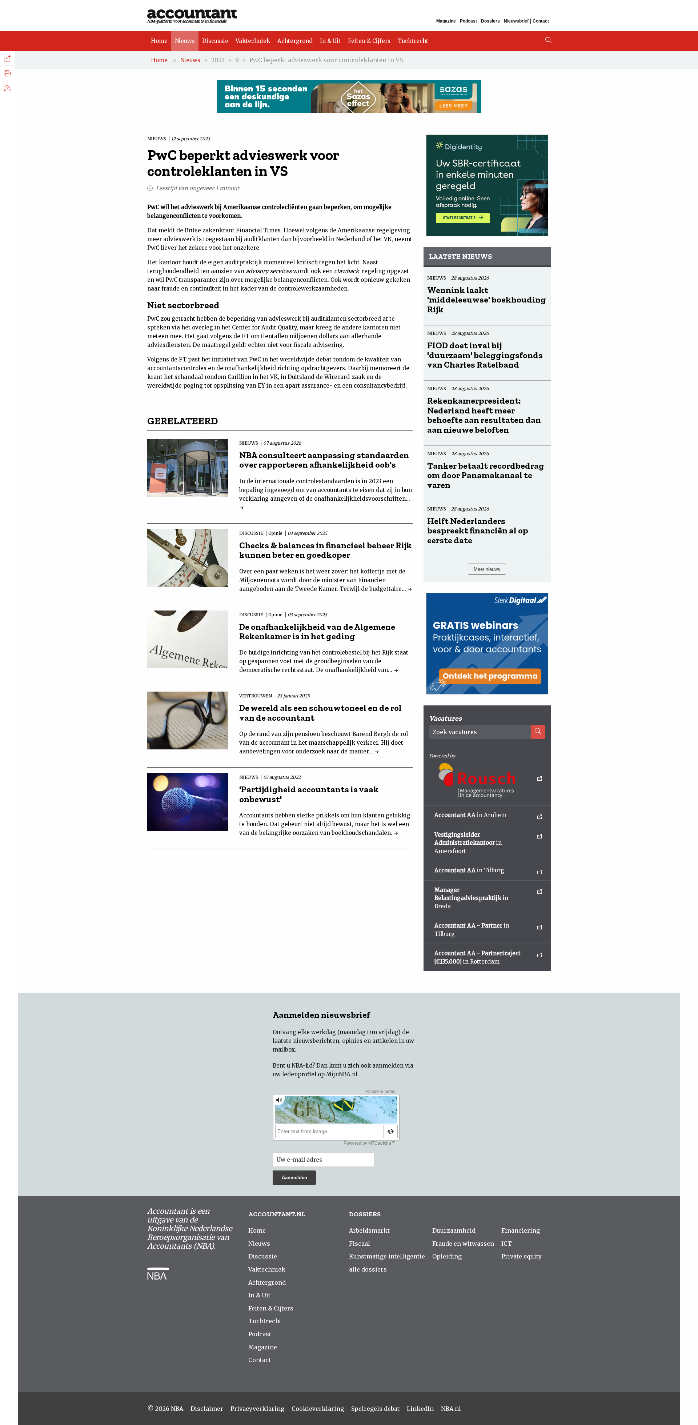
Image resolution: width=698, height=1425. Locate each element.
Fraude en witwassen (463, 1243)
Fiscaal (359, 1243)
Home (159, 40)
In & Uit (330, 40)
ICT (506, 1243)
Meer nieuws (487, 569)
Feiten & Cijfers (369, 40)
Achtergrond (295, 40)
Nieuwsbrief (516, 21)
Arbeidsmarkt (369, 1230)
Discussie (215, 40)
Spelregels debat (375, 1408)
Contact (541, 21)
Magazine (446, 21)
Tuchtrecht (413, 40)
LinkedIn (420, 1408)
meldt (167, 230)
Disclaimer (206, 1408)
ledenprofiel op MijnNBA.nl (319, 1074)
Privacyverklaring (257, 1408)
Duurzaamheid (454, 1230)
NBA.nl (451, 1408)
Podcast (468, 21)
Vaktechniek (253, 40)
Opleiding (447, 1256)
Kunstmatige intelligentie (387, 1256)
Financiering (520, 1230)
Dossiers (490, 21)
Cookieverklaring (318, 1408)
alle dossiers (368, 1269)
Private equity (521, 1256)
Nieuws (185, 40)
